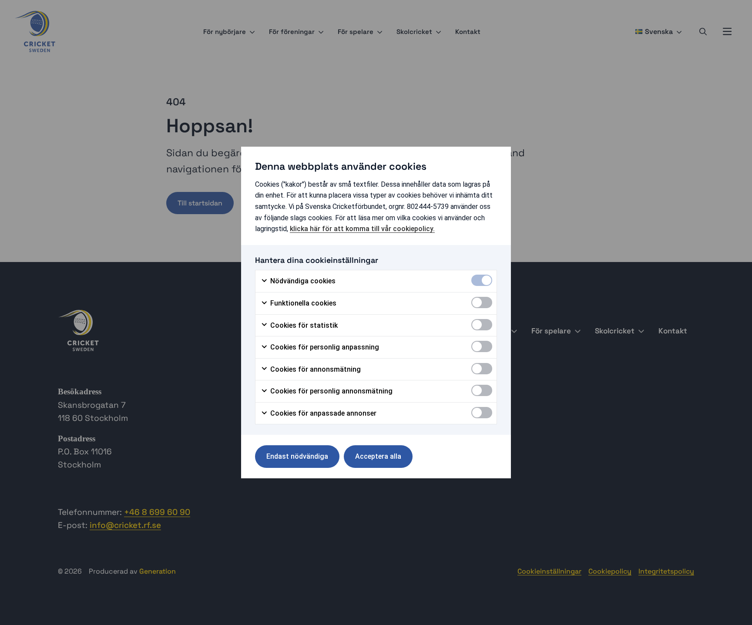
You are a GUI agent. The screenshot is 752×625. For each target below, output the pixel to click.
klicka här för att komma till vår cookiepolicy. (362, 229)
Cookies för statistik (303, 325)
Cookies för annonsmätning (315, 369)
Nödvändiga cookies (302, 281)
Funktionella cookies (302, 303)
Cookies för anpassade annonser (322, 413)
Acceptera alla (378, 456)
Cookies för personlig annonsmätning (331, 391)
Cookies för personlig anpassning (324, 347)
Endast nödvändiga (297, 456)
